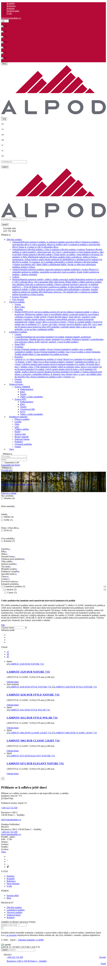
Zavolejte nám (9, 228)
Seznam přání (13, 895)
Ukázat (4, 647)
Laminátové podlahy (16, 910)
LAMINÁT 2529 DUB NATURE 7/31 (28, 671)
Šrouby (23, 394)
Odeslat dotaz (13, 682)
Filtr (3, 625)
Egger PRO (20, 344)
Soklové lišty (20, 434)
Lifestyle (58, 368)
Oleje (17, 424)
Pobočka (10, 876)
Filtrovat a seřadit (8, 493)
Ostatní (18, 446)
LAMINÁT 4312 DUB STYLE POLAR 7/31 (32, 717)
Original (18, 382)
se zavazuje (11, 935)
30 (8, 654)
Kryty (22, 412)
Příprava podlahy (22, 419)
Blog (9, 898)
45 (8, 657)
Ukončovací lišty (27, 409)
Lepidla (18, 422)
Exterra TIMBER (22, 387)
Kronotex (19, 357)
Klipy (22, 392)
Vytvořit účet (6, 470)
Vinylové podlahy (14, 912)
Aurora (18, 304)
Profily (18, 432)
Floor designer (13, 883)
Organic (18, 379)
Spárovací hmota (22, 439)
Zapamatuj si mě (11, 462)
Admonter (56, 244)
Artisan (58, 258)
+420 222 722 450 (9, 808)
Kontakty (11, 3)
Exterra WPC (20, 399)
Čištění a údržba (22, 429)
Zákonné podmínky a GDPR (31, 940)
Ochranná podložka (23, 444)
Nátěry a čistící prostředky (31, 397)
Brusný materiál (22, 437)
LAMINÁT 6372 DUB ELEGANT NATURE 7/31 (35, 763)
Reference (11, 6)
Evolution (19, 347)
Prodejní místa (13, 11)
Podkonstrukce (26, 389)
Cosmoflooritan (59, 339)
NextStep (19, 309)
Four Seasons (18, 299)
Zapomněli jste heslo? (10, 465)
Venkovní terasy (14, 915)
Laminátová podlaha (16, 484)
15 (8, 652)
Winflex (58, 321)
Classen (18, 334)
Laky (17, 427)
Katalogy (11, 8)
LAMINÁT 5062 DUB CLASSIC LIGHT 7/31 (33, 740)
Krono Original (58, 352)
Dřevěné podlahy (14, 907)
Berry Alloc (20, 307)
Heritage (57, 287)
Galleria (15, 277)
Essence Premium (20, 297)
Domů (4, 484)
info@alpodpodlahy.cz (11, 18)
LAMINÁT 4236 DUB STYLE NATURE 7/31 (33, 694)
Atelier (55, 272)
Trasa (3, 852)
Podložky (19, 442)
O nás (9, 13)
